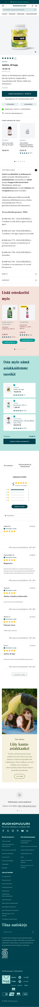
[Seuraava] (33, 2)
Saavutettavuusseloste (9, 907)
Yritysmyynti (6, 857)
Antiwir (4, 61)
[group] (10, 138)
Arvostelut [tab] (8, 466)
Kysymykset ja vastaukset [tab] (25, 466)
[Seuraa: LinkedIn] (27, 831)
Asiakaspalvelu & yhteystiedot (26, 842)
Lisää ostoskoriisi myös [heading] (11, 120)
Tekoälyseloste (6, 899)
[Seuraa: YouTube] (22, 831)
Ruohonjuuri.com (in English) (27, 866)
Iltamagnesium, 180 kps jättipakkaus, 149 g (23, 422)
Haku (22, 857)
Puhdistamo (24, 322)
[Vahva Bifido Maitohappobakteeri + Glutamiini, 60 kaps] (27, 131)
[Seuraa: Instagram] (13, 831)
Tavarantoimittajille (7, 861)
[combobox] (18, 9)
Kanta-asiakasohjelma (27, 850)
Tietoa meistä (6, 841)
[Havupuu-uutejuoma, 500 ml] (10, 312)
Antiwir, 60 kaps (18, 389)
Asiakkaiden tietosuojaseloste (7, 895)
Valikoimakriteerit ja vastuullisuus (8, 845)
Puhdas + (5, 140)
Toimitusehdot (6, 876)
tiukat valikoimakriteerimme (27, 806)
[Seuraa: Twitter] (8, 831)
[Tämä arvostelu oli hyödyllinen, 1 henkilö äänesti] (30, 580)
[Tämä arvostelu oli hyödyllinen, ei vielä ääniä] (30, 547)
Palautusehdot (6, 880)
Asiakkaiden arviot (26, 853)
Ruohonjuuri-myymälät (9, 850)
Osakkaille (5, 864)
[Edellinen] (5, 2)
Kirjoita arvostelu (19, 506)
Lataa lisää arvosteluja (19, 674)
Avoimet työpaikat (7, 853)
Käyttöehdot (5, 891)
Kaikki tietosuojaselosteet (10, 903)
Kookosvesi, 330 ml (19, 405)
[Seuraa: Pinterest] (17, 831)
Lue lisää (4, 87)
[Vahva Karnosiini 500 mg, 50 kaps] (10, 131)
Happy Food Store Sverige (26, 861)
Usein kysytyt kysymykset (29, 846)
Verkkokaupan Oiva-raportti (8, 914)
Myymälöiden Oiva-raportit (10, 910)
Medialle (4, 868)
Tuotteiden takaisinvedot (9, 919)
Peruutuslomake (7, 883)
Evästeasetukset (7, 887)
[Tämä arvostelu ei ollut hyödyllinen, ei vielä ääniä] (33, 547)
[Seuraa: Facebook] (3, 831)
